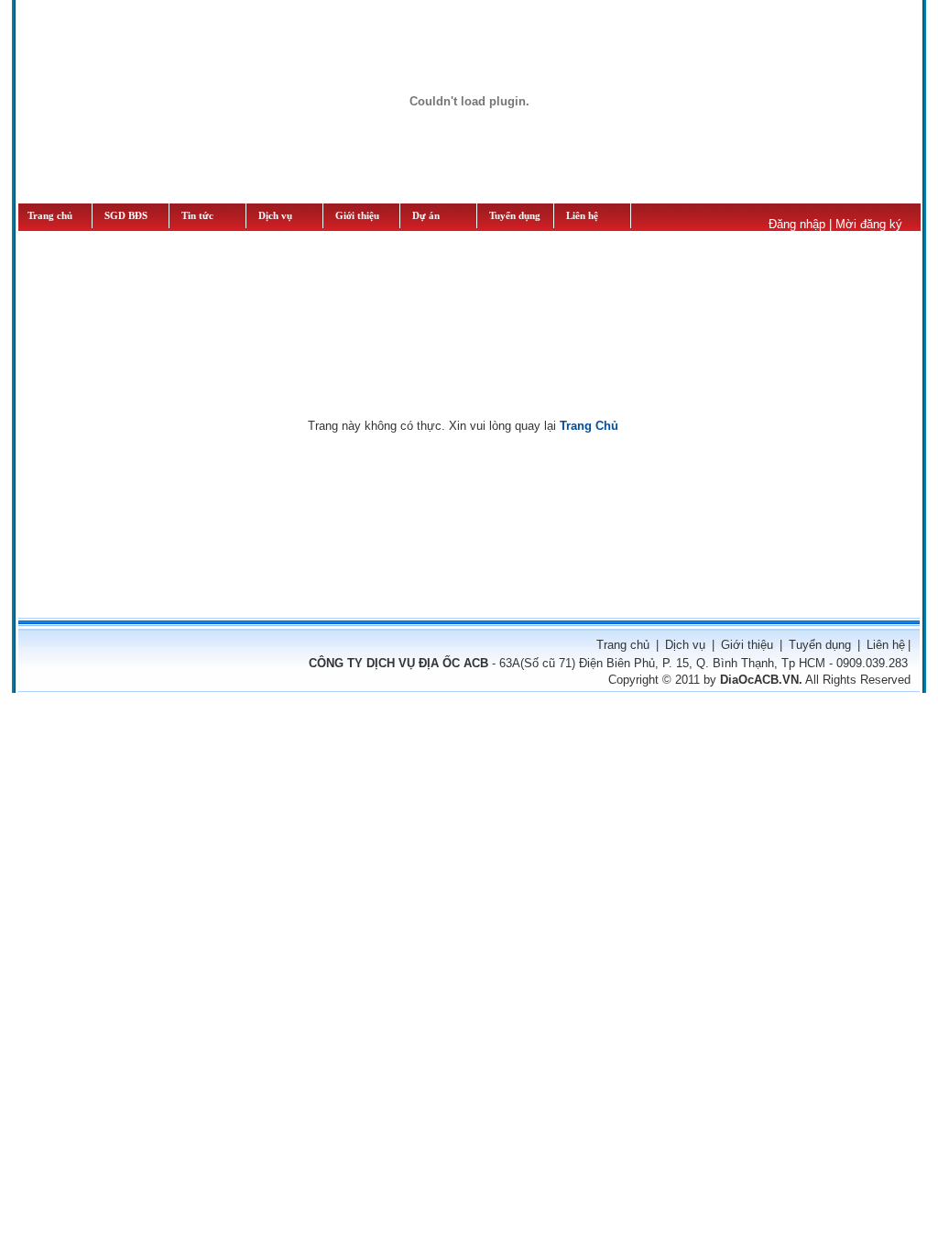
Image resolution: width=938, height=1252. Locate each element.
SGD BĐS (125, 216)
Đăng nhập (797, 224)
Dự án (426, 216)
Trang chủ (49, 216)
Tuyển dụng (820, 645)
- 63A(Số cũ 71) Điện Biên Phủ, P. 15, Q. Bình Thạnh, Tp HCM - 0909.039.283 (608, 663)
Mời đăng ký (868, 224)
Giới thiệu (357, 216)
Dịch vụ (275, 216)
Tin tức (197, 216)
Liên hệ (582, 216)
